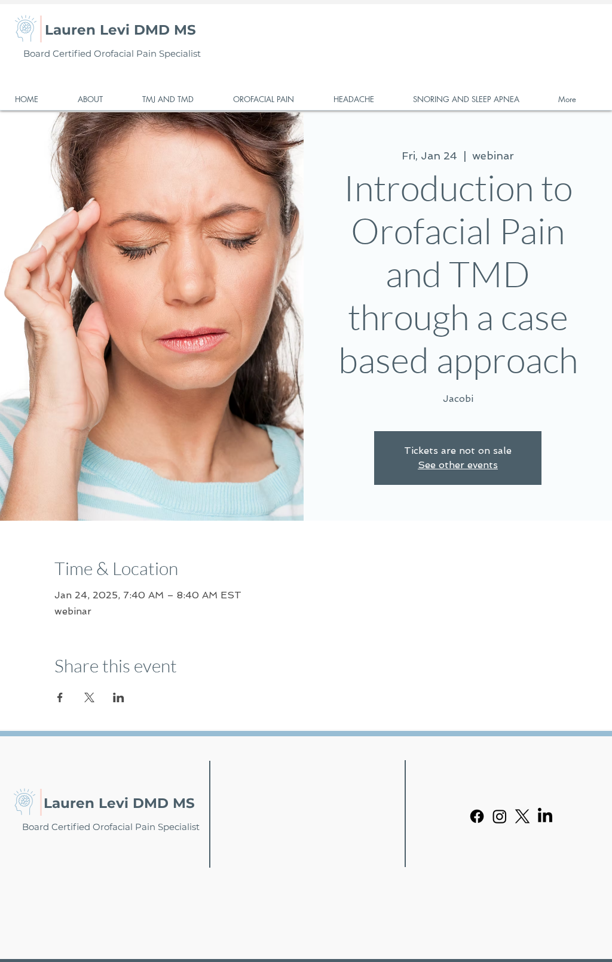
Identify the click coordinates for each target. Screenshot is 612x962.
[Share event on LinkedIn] (118, 697)
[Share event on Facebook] (60, 697)
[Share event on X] (89, 697)
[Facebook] (477, 816)
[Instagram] (500, 816)
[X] (522, 816)
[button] (101, 99)
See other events (458, 465)
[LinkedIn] (545, 816)
